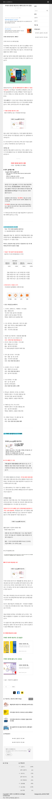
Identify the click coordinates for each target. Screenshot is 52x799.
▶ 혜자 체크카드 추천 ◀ (18, 742)
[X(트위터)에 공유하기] (14, 692)
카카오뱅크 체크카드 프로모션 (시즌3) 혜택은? (21, 712)
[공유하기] (7, 687)
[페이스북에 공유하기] (18, 692)
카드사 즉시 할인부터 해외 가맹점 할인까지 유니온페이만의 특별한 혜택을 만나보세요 (18, 22)
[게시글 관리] (9, 687)
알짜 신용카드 (26, 770)
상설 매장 (26, 790)
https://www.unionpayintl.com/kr (11, 17)
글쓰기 (35, 21)
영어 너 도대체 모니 (10, 749)
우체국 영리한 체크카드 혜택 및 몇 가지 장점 (18, 6)
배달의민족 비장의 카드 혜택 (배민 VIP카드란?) (21, 704)
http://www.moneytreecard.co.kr (11, 27)
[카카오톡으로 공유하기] (22, 692)
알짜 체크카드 (26, 777)
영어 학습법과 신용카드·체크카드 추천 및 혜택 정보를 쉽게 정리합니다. (16, 751)
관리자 (35, 17)
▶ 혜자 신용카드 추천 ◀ (18, 738)
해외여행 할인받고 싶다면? (11, 19)
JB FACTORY (45, 794)
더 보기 (31, 699)
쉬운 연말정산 (26, 780)
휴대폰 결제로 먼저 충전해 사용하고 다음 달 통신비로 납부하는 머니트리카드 (14, 31)
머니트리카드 (8, 29)
